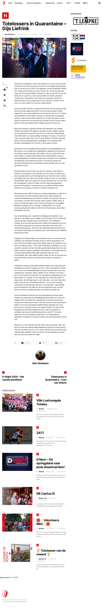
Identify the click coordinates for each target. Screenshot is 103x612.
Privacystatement (7, 601)
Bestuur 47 (42, 559)
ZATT (40, 433)
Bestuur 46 (42, 498)
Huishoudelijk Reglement (20, 601)
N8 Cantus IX (45, 493)
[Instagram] (99, 3)
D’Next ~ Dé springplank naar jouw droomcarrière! (50, 463)
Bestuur (41, 437)
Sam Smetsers (10, 34)
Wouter (41, 409)
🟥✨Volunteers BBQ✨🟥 (47, 522)
